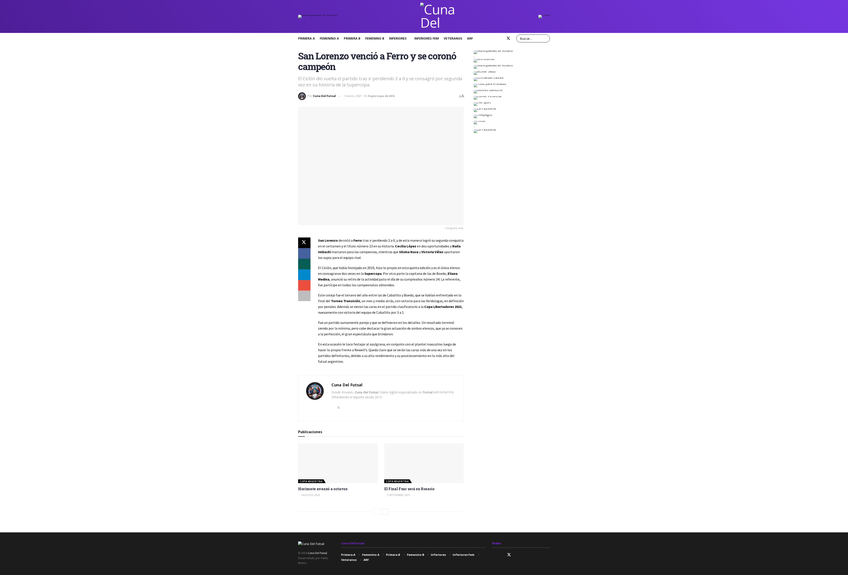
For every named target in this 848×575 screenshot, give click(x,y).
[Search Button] (546, 38)
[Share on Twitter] (304, 242)
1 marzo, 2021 (353, 96)
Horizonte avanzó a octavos (323, 488)
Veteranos (453, 38)
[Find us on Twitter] (508, 38)
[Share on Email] (304, 285)
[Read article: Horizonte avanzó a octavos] (338, 463)
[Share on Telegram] (304, 274)
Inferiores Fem (426, 38)
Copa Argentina (311, 481)
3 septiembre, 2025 (398, 495)
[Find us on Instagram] (493, 38)
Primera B (352, 38)
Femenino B (374, 38)
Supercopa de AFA (381, 96)
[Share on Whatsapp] (304, 264)
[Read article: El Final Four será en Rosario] (424, 463)
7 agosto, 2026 (310, 495)
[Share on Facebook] (304, 253)
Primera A (306, 38)
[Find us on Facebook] (501, 38)
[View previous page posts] (377, 512)
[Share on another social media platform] (304, 295)
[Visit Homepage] (438, 16)
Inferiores (398, 38)
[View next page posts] (385, 512)
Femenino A (329, 38)
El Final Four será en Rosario (409, 488)
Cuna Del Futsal (324, 96)
